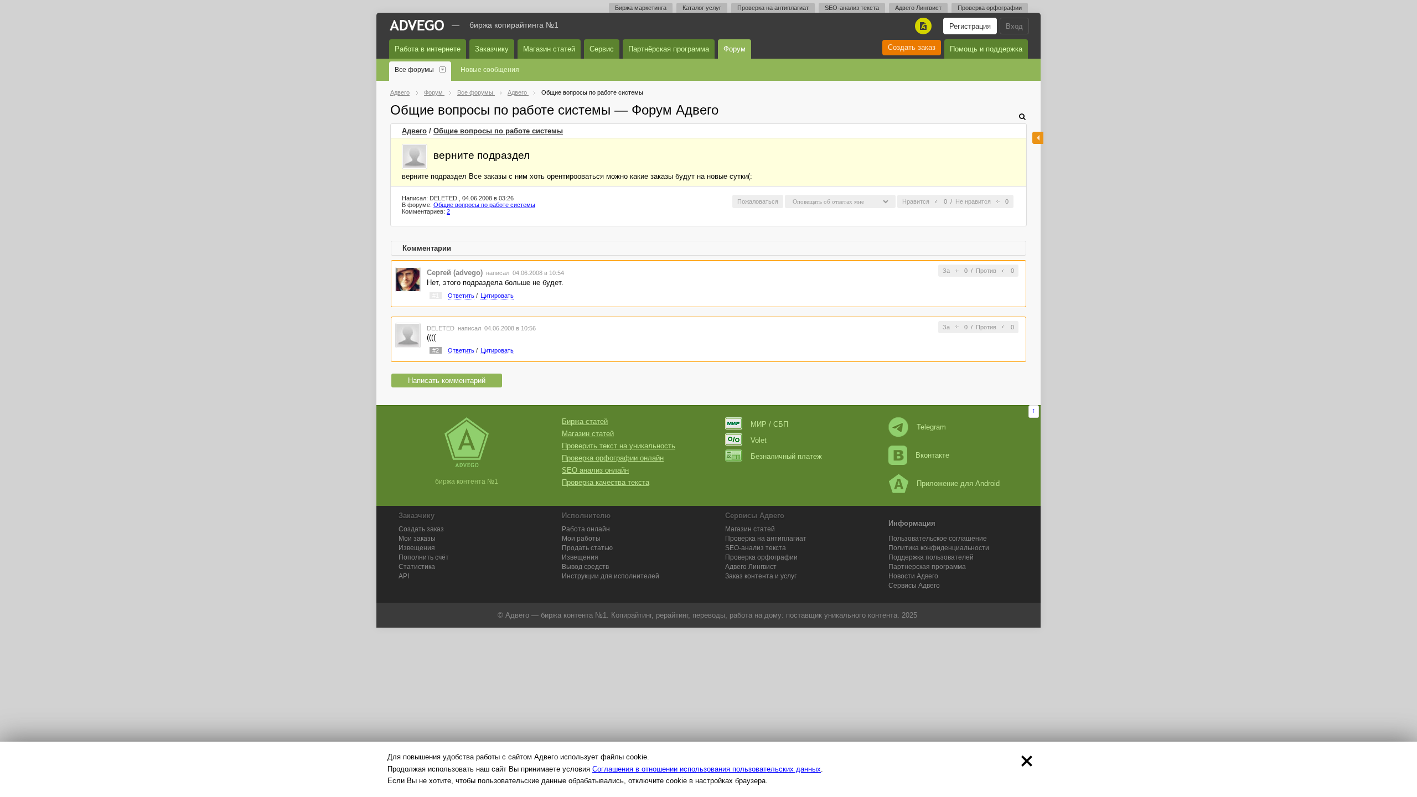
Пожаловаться (757, 201)
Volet (759, 440)
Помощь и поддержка (986, 49)
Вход (1014, 26)
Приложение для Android (958, 483)
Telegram (931, 427)
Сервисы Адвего (914, 585)
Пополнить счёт (424, 557)
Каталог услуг (701, 7)
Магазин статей (549, 49)
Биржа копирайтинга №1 (513, 24)
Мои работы (581, 538)
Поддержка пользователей (931, 557)
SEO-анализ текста (852, 7)
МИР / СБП (769, 424)
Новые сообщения (490, 70)
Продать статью (587, 548)
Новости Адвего (913, 576)
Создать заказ (911, 47)
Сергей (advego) (455, 272)
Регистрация (970, 26)
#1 (435, 295)
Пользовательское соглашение (937, 538)
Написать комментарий (446, 380)
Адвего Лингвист (918, 7)
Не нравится (973, 201)
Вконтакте (932, 455)
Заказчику (492, 49)
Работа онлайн (586, 529)
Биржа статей (585, 421)
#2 (435, 350)
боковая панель (1037, 138)
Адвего (414, 131)
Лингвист (751, 567)
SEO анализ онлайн (595, 470)
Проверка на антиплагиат (773, 7)
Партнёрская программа (668, 49)
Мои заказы (417, 538)
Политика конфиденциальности (938, 548)
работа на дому (756, 615)
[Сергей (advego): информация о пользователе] (408, 279)
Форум (734, 49)
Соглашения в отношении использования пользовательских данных (706, 769)
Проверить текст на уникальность (618, 446)
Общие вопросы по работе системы (498, 131)
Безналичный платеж (786, 456)
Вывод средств (585, 567)
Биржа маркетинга (640, 7)
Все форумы (414, 70)
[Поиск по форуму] (1022, 116)
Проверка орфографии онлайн (613, 458)
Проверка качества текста (605, 482)
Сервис (601, 49)
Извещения (417, 548)
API (404, 576)
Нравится (915, 201)
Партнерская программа (927, 567)
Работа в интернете (428, 49)
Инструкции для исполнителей (610, 576)
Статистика (417, 567)
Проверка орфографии (990, 7)
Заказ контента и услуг (761, 576)
